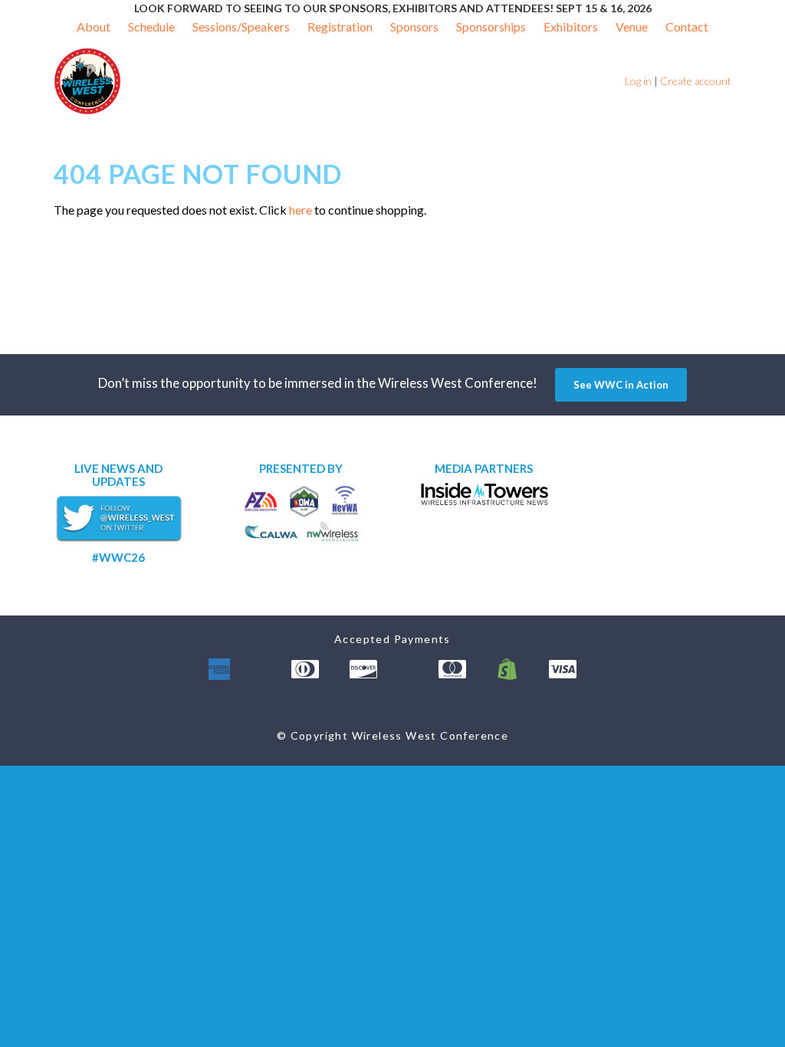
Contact (686, 26)
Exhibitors (571, 26)
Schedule (151, 26)
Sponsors (414, 26)
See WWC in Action (620, 385)
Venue (632, 26)
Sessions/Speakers (241, 26)
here (300, 209)
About (93, 26)
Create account (695, 80)
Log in (638, 80)
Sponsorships (491, 26)
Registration (340, 26)
